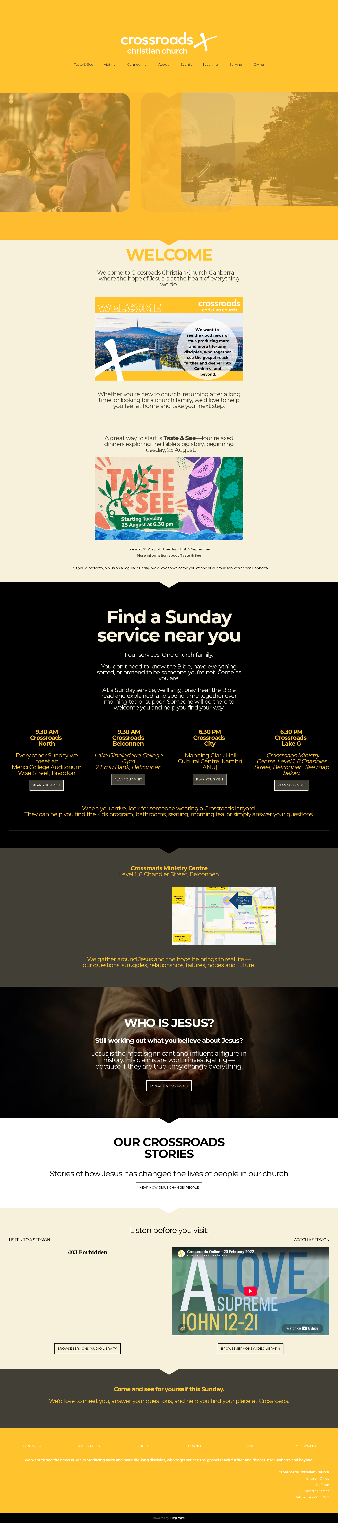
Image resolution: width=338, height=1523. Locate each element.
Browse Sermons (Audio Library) (87, 1348)
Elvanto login (87, 1446)
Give (250, 1446)
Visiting (110, 64)
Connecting (137, 64)
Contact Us (33, 1446)
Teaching (210, 64)
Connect (196, 1446)
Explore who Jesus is (169, 1086)
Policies (141, 1446)
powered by (169, 1518)
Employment (304, 1446)
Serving (236, 64)
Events (186, 64)
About (164, 64)
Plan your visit (46, 785)
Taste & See (83, 64)
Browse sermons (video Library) (250, 1348)
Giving (259, 64)
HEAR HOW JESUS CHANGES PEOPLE (169, 1187)
